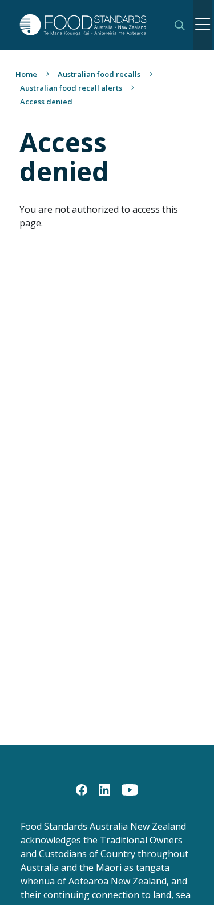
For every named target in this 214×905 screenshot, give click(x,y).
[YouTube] (130, 789)
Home (26, 74)
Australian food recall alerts (71, 88)
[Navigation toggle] (202, 25)
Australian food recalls (99, 74)
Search (180, 25)
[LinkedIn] (104, 789)
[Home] (89, 25)
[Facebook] (81, 789)
